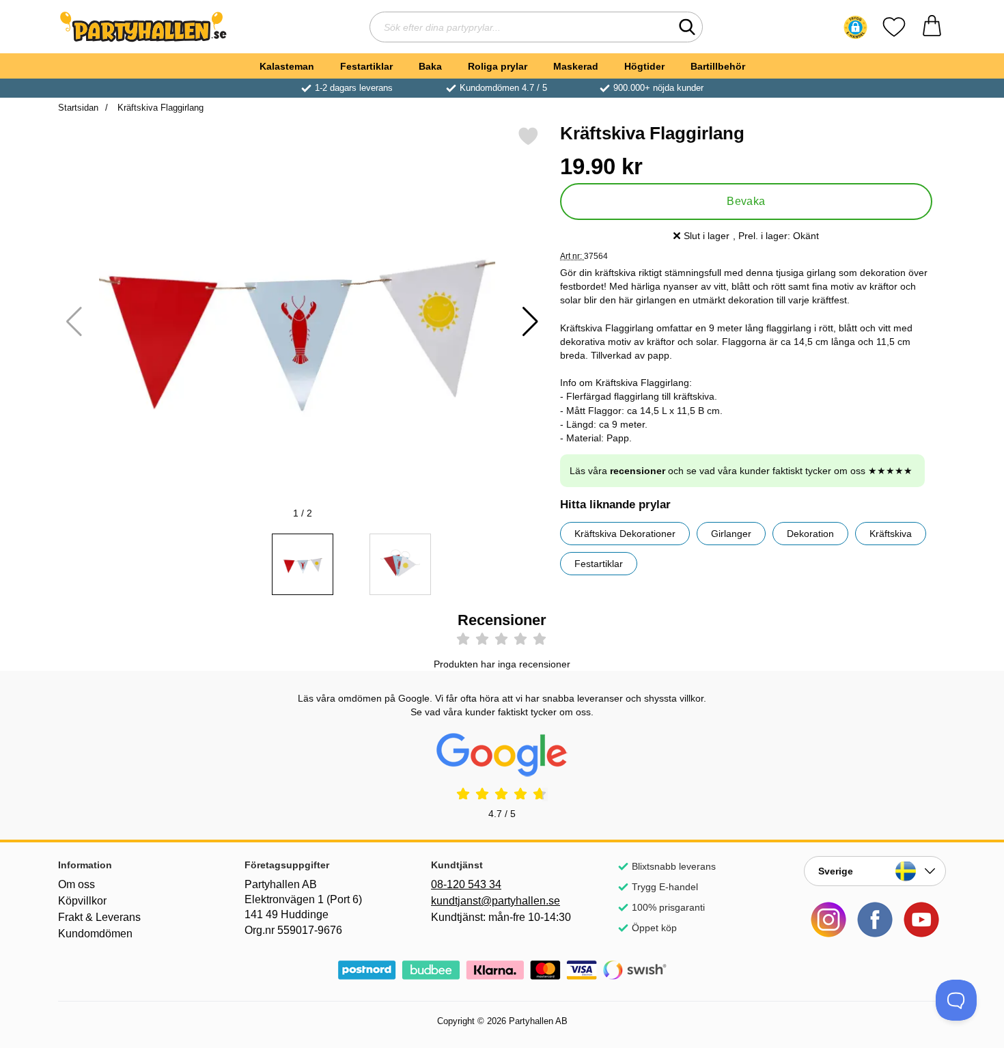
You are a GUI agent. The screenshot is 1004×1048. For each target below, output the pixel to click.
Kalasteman (287, 66)
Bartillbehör (718, 66)
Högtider (644, 66)
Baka (430, 66)
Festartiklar (366, 66)
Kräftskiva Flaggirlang (159, 107)
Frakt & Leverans (99, 917)
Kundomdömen (95, 933)
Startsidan (78, 107)
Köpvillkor (82, 901)
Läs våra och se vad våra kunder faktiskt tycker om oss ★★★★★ (741, 470)
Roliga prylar (497, 66)
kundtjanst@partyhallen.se (495, 901)
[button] (855, 27)
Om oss (76, 884)
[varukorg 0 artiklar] (932, 27)
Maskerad (575, 66)
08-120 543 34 (466, 884)
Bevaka (746, 201)
